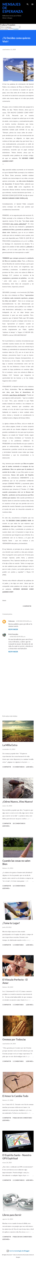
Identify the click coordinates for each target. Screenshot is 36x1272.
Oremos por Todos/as (14, 1039)
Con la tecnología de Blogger (19, 1251)
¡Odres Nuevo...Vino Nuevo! (17, 801)
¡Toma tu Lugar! (11, 923)
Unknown (11, 621)
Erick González (13, 634)
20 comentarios (19, 823)
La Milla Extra (9, 745)
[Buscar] (27, 3)
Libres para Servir (11, 1214)
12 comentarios (19, 886)
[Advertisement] (18, 696)
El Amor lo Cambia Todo (15, 1095)
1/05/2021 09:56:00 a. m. (24, 621)
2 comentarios (18, 1180)
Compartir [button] (27, 606)
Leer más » (30, 767)
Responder (13, 629)
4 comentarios (18, 767)
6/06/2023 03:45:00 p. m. (18, 636)
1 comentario (18, 945)
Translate (15, 29)
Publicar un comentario (22, 1118)
